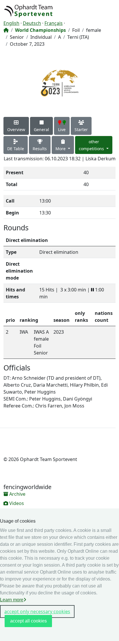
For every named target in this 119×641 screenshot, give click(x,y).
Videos (16, 503)
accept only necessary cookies (37, 611)
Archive (16, 494)
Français (53, 23)
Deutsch (32, 23)
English (11, 23)
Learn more (11, 599)
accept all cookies (28, 620)
